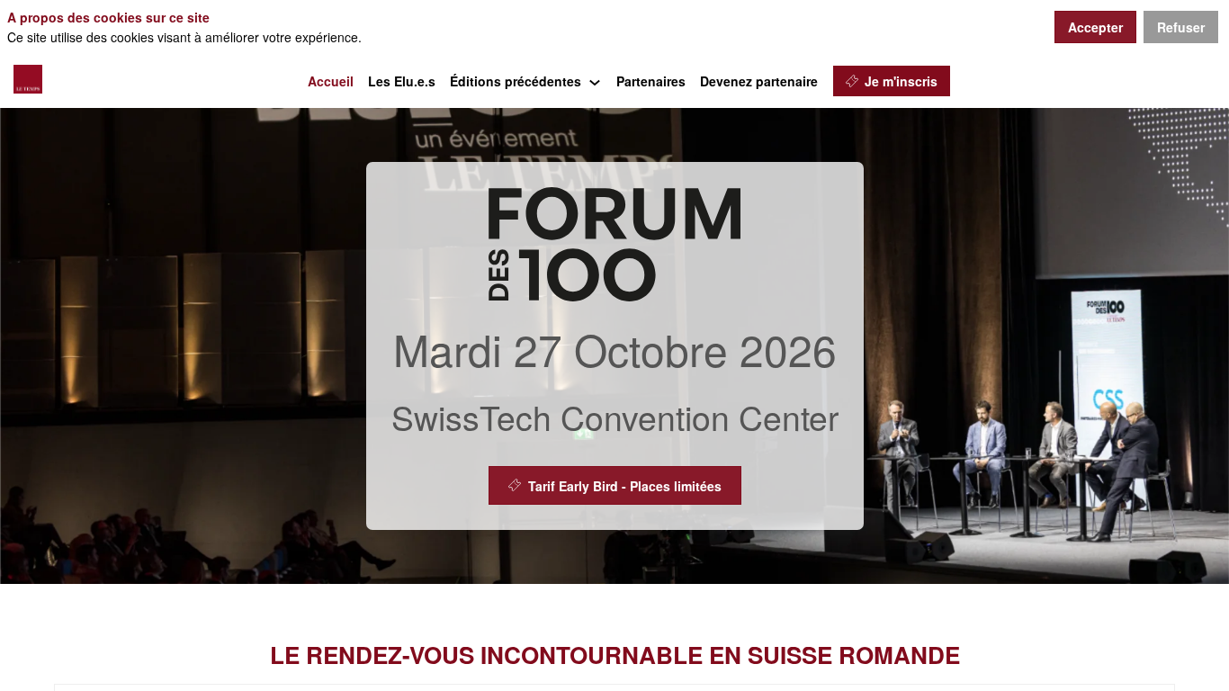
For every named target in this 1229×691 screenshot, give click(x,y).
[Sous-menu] (595, 83)
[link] (331, 81)
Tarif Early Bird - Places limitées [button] (625, 486)
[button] (891, 81)
